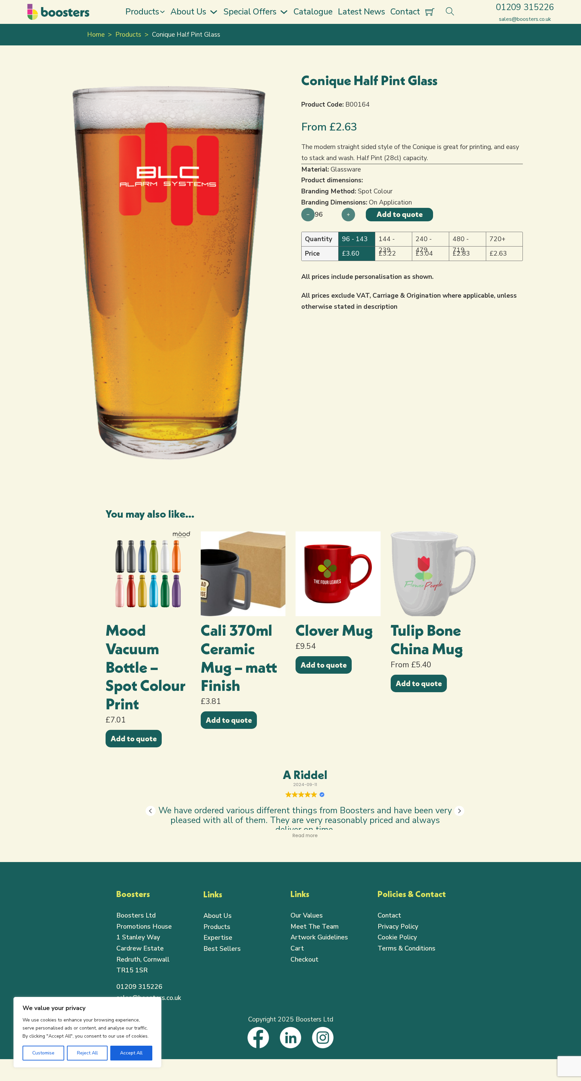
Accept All (131, 1053)
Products (142, 11)
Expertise (217, 937)
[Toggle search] (450, 11)
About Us (188, 11)
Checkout (304, 959)
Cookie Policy (397, 937)
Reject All (87, 1053)
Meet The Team (314, 926)
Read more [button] (305, 836)
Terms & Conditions (406, 948)
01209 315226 (139, 986)
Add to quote (134, 738)
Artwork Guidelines (319, 937)
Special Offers (249, 11)
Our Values (306, 915)
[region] (87, 1032)
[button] (271, 81)
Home (96, 34)
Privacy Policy (398, 926)
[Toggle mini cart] (429, 11)
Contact (405, 11)
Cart (297, 948)
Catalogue (313, 11)
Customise (43, 1053)
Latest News (361, 11)
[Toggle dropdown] (162, 11)
